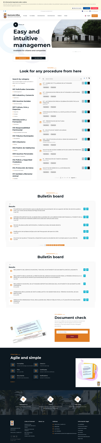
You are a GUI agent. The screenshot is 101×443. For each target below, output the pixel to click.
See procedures (22, 58)
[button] (73, 51)
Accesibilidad (81, 424)
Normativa (80, 432)
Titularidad (80, 430)
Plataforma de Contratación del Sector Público (30, 426)
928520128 (56, 426)
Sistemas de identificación (84, 436)
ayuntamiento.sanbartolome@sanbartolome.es (65, 433)
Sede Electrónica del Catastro (29, 430)
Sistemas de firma (82, 434)
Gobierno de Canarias (29, 436)
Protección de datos (82, 426)
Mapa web (80, 438)
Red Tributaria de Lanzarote (28, 433)
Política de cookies (82, 428)
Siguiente (74, 177)
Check (72, 336)
